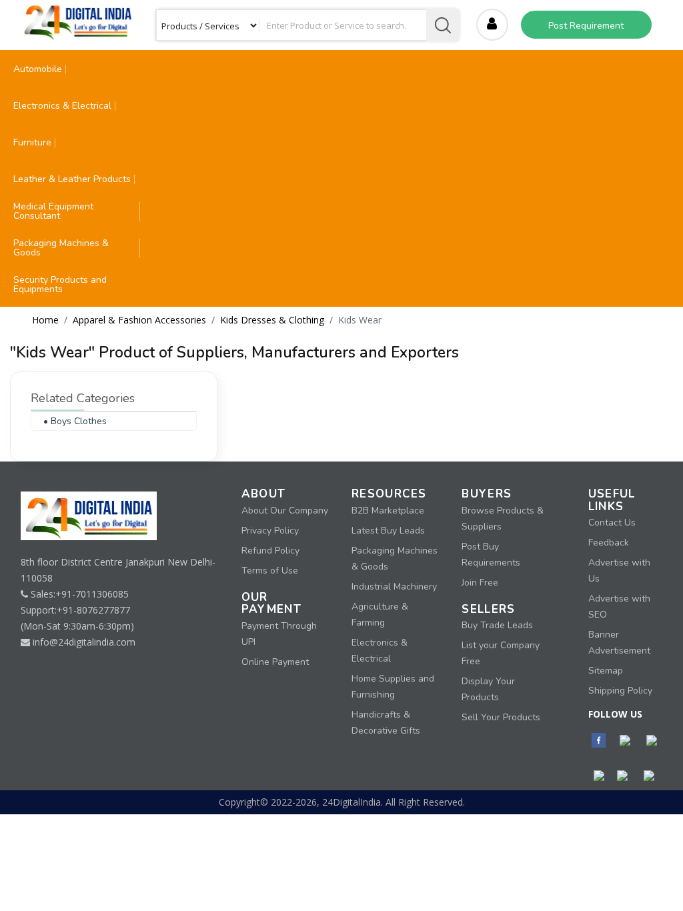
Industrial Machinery (394, 586)
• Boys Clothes (75, 421)
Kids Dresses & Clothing (272, 319)
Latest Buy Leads (388, 530)
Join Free (480, 582)
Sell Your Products (501, 717)
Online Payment (275, 662)
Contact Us (612, 522)
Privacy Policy (270, 530)
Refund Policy (270, 550)
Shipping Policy (620, 690)
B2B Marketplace (388, 510)
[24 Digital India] (77, 19)
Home (45, 319)
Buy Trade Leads (497, 625)
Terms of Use (269, 570)
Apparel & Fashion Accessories (139, 319)
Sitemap (605, 670)
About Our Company (284, 510)
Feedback (608, 542)
